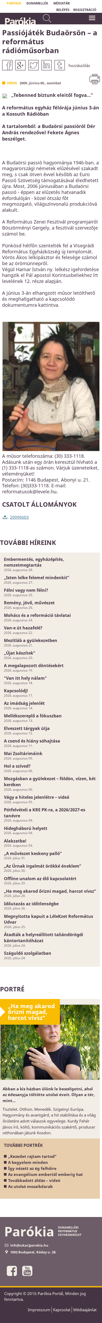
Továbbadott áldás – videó (34, 1180)
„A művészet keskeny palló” (33, 853)
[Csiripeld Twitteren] (33, 65)
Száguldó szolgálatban (27, 953)
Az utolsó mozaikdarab (30, 1186)
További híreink (28, 542)
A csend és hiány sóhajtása (32, 741)
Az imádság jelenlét (24, 703)
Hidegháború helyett (25, 828)
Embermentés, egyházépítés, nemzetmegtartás (34, 562)
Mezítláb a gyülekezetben (30, 640)
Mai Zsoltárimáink (23, 753)
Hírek (12, 83)
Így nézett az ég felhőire (32, 1168)
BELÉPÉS (63, 10)
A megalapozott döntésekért (34, 665)
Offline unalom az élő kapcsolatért (40, 878)
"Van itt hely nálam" (25, 678)
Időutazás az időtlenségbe (31, 904)
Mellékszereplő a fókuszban (33, 716)
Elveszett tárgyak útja (27, 728)
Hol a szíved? (17, 766)
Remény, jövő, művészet (29, 603)
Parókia (19, 21)
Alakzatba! (15, 841)
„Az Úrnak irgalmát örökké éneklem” (42, 866)
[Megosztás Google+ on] (20, 65)
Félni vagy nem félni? (26, 590)
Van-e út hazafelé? (23, 628)
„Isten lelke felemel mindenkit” (36, 577)
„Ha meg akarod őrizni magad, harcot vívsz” (50, 891)
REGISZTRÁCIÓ (85, 10)
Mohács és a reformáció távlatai (37, 615)
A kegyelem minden (28, 1162)
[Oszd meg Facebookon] (7, 65)
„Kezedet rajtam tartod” (32, 1156)
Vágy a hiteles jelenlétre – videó (36, 797)
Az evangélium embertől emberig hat (45, 1174)
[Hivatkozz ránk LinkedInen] (46, 65)
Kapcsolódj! (16, 691)
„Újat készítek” (19, 653)
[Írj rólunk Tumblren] (59, 65)
